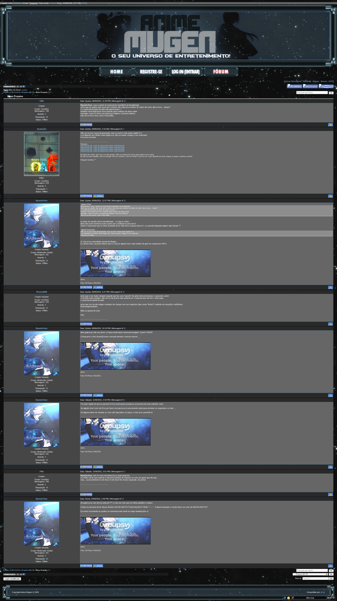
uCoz (323, 592)
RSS (84, 3)
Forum (52, 3)
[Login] (185, 75)
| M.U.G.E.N (15, 92)
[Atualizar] (284, 599)
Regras (316, 81)
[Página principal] (98, 287)
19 (123, 292)
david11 (24, 90)
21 (124, 400)
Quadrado (41, 129)
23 (123, 499)
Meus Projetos (41, 92)
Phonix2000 (41, 292)
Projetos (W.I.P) (28, 92)
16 (125, 101)
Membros (307, 81)
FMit (42, 101)
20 (124, 328)
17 (123, 129)
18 (124, 201)
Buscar (324, 81)
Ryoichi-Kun (41, 201)
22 (124, 471)
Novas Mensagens (293, 81)
